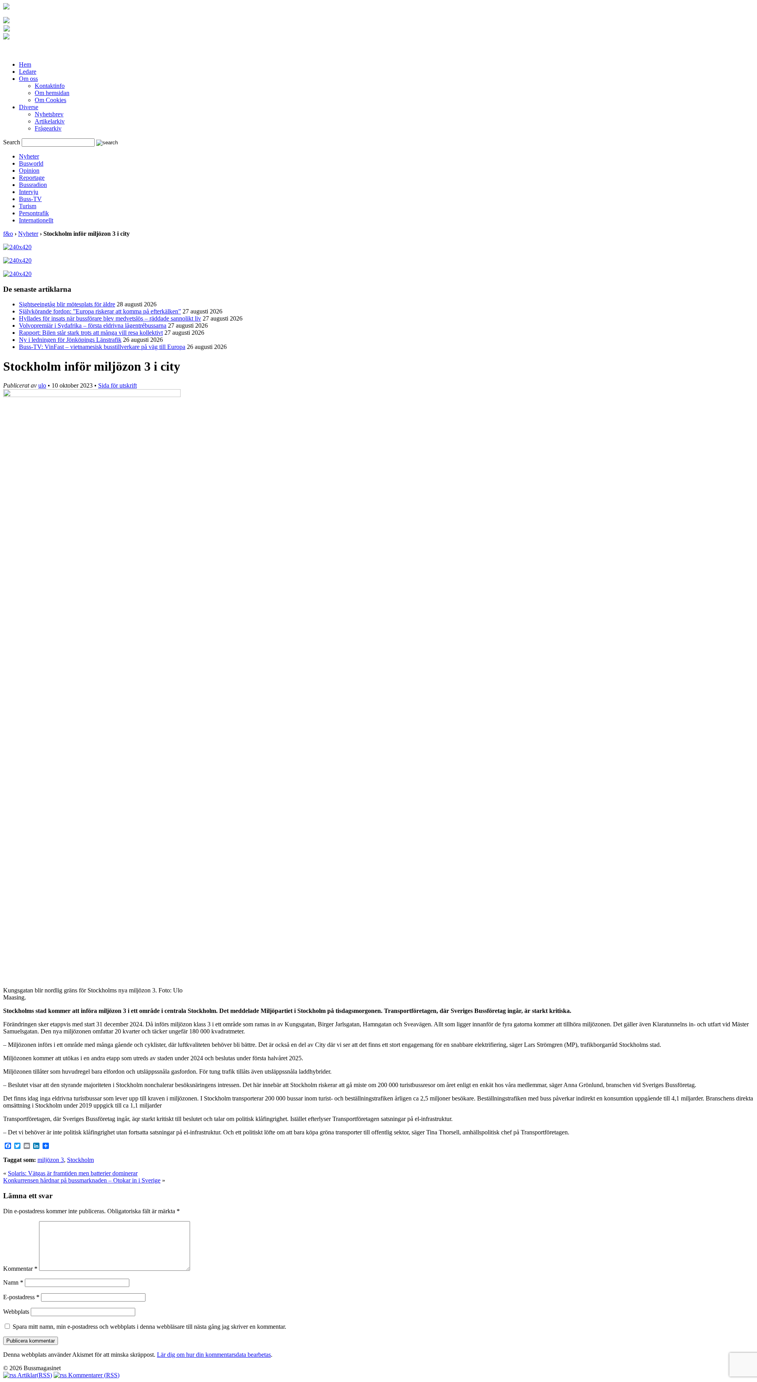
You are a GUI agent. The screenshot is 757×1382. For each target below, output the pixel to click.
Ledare (27, 71)
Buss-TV (30, 199)
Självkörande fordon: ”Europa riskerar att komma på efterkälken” (100, 311)
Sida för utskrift (117, 385)
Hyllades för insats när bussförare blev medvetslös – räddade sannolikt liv (110, 318)
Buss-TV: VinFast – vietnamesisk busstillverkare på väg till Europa (102, 346)
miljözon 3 (50, 1159)
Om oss (28, 78)
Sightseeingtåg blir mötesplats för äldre (67, 304)
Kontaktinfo (50, 85)
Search (11, 142)
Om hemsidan (52, 93)
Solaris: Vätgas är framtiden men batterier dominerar (73, 1173)
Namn (13, 1282)
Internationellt (36, 220)
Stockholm (80, 1159)
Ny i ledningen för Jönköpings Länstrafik (70, 339)
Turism (27, 206)
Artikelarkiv (50, 121)
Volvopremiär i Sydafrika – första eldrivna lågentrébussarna (92, 325)
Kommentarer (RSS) (93, 1375)
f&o (8, 233)
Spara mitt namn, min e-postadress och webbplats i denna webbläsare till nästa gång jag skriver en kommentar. (149, 1326)
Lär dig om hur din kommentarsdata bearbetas (214, 1354)
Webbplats (16, 1311)
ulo (42, 385)
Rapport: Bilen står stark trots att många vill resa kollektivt (91, 332)
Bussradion (33, 184)
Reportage (32, 177)
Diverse (28, 107)
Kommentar (20, 1268)
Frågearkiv (48, 128)
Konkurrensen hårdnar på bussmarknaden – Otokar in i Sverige (81, 1180)
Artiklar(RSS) (34, 1375)
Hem (25, 64)
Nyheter (29, 156)
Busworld (31, 163)
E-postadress (21, 1297)
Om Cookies (50, 100)
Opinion (29, 170)
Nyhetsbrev (49, 114)
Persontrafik (34, 213)
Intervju (28, 191)
